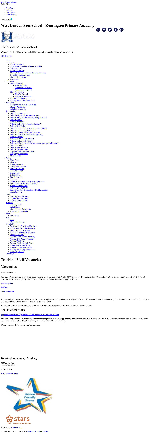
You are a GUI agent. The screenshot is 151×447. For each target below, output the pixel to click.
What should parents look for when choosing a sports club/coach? (34, 143)
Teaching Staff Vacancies (19, 196)
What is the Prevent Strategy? (21, 141)
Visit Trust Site (6, 56)
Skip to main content (8, 2)
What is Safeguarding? (18, 113)
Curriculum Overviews (23, 88)
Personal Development (23, 90)
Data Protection (16, 177)
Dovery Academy (17, 235)
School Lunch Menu (18, 166)
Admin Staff (15, 207)
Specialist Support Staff (19, 211)
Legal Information (14, 427)
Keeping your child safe (19, 154)
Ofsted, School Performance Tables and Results (28, 73)
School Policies (16, 69)
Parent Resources (16, 164)
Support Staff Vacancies (19, 198)
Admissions (10, 103)
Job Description (7, 283)
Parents (8, 158)
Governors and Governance (20, 209)
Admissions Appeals (18, 109)
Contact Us (10, 254)
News (8, 213)
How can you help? (17, 222)
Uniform (13, 162)
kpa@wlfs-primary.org (9, 373)
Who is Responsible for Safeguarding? (24, 115)
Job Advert (5, 287)
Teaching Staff (15, 205)
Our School (10, 62)
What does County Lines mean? (22, 130)
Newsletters (14, 215)
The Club (13, 179)
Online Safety (15, 156)
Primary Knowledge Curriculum (22, 100)
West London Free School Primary (23, 226)
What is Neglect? (16, 137)
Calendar (9, 10)
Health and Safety (17, 169)
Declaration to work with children (46, 315)
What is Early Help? (17, 126)
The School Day (16, 171)
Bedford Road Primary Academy (22, 237)
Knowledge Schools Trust (20, 245)
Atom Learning (16, 192)
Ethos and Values (16, 64)
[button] (11, 19)
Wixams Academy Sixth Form (21, 243)
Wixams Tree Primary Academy (22, 239)
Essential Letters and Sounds (21, 247)
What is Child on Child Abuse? (22, 139)
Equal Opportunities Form (24, 315)
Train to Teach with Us (18, 201)
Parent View (15, 173)
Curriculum (10, 81)
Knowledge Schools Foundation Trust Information (29, 190)
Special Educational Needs (20, 75)
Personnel (9, 203)
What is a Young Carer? (19, 149)
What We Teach (16, 83)
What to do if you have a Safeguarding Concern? (28, 118)
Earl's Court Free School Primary (22, 228)
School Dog (14, 79)
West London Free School (20, 230)
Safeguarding (11, 111)
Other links (10, 224)
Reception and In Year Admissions (23, 105)
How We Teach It (17, 92)
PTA (7, 218)
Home (8, 60)
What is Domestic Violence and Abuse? (25, 132)
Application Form (7, 291)
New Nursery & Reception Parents (23, 184)
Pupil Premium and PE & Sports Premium (26, 66)
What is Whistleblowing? (19, 147)
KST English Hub (17, 252)
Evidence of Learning (18, 98)
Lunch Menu (10, 12)
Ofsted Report (11, 14)
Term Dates (10, 8)
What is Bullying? (17, 122)
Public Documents (17, 71)
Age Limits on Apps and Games (22, 152)
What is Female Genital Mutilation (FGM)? (26, 135)
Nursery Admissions (17, 107)
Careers (8, 194)
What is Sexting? (16, 145)
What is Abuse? (16, 120)
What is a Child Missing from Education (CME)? (28, 128)
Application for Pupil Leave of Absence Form (27, 181)
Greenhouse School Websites (38, 431)
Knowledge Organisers (23, 96)
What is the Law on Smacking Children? (25, 124)
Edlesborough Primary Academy (22, 232)
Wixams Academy (17, 241)
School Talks (15, 175)
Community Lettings (18, 77)
